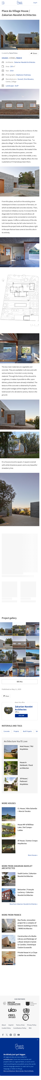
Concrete (7, 731)
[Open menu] (2, 2)
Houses (5, 58)
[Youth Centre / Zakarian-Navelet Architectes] (8, 879)
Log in (35, 2)
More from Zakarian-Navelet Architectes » (24, 904)
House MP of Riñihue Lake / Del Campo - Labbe (26, 827)
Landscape (10, 86)
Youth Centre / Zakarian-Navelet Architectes (27, 875)
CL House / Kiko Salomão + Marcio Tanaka (27, 810)
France (19, 58)
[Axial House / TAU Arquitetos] (11, 752)
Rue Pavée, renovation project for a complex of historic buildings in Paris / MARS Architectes (27, 924)
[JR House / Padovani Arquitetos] (11, 784)
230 (11, 66)
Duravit (20, 79)
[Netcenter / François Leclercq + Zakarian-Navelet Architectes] (8, 895)
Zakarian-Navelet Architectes (24, 62)
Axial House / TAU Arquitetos (26, 748)
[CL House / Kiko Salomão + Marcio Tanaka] (8, 814)
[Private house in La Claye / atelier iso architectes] (8, 958)
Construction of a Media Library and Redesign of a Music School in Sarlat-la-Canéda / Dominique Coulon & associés (27, 942)
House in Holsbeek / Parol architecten (26, 765)
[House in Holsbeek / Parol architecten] (11, 768)
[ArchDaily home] (19, 2)
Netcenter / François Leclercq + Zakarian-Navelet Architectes (26, 892)
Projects (16, 731)
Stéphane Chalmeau (23, 75)
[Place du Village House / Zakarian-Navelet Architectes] (19, 629)
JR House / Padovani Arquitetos (24, 781)
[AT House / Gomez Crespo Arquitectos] (8, 846)
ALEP (16, 86)
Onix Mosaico (29, 79)
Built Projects (27, 731)
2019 (11, 70)
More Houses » (33, 855)
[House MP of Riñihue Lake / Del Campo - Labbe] (8, 830)
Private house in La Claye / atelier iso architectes (27, 954)
